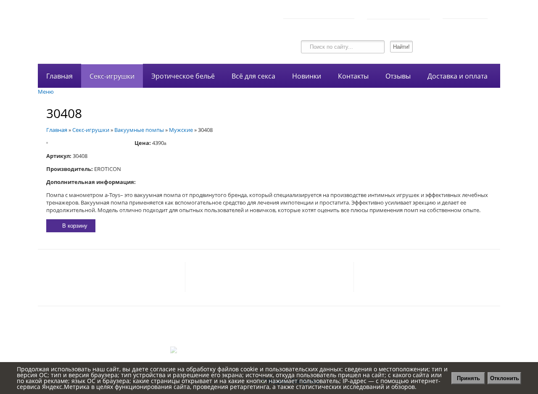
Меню (46, 91)
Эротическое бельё (183, 76)
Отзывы (398, 76)
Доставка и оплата (457, 76)
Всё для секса (253, 76)
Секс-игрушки (112, 76)
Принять (468, 378)
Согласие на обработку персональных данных (269, 333)
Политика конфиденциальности (269, 324)
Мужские (181, 130)
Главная (59, 76)
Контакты (353, 76)
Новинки (306, 76)
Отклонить (504, 378)
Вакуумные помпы (139, 130)
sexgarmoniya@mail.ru (141, 277)
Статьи (269, 342)
